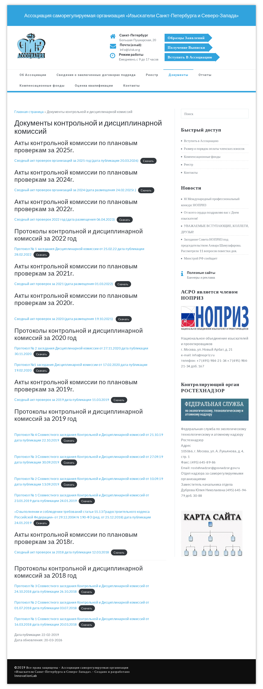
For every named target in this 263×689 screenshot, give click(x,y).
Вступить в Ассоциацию (201, 141)
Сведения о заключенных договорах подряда (96, 75)
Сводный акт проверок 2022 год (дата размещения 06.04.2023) (64, 219)
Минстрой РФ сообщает (200, 258)
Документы (178, 75)
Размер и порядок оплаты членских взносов (214, 148)
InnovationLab (25, 675)
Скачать (148, 160)
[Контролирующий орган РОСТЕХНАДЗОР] (215, 410)
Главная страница (29, 112)
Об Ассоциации (33, 75)
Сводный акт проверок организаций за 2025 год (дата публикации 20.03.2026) (76, 160)
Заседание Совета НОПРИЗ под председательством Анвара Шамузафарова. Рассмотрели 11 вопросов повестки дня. (211, 245)
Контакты (131, 85)
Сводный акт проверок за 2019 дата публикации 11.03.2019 (61, 400)
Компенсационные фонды (42, 85)
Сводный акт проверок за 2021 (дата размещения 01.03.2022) (63, 284)
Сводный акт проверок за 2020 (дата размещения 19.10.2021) (64, 319)
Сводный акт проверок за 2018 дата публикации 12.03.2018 (61, 552)
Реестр (152, 75)
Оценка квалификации (94, 85)
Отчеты (204, 75)
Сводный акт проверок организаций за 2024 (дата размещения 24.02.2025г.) (75, 190)
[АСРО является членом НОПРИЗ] (215, 318)
